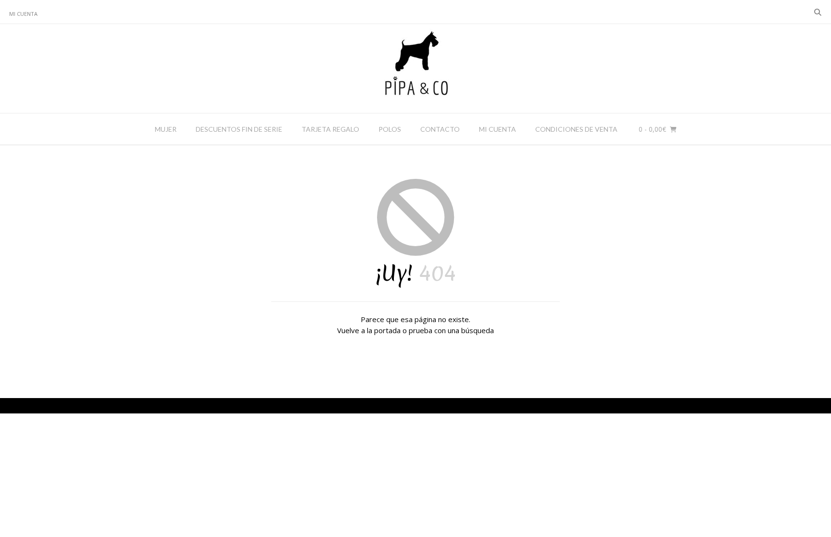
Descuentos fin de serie (239, 129)
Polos (389, 129)
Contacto (440, 129)
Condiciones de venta (576, 129)
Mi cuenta (23, 13)
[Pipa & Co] (415, 68)
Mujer (165, 129)
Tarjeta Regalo (330, 129)
